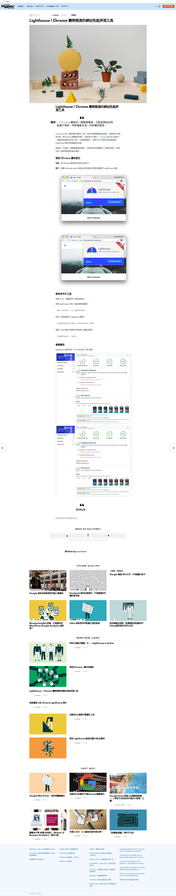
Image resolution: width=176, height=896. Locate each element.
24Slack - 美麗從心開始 (97, 849)
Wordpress (38, 619)
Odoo (112, 619)
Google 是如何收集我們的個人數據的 (46, 593)
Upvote (67, 535)
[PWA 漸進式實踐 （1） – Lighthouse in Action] (47, 652)
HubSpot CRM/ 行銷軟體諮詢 (68, 849)
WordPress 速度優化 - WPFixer (69, 857)
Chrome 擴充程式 (107, 137)
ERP (83, 619)
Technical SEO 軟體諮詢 (67, 853)
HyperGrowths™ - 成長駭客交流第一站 (102, 859)
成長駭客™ (21, 6)
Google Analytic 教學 (36, 590)
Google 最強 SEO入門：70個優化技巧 (127, 574)
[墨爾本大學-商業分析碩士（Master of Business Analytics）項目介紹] (47, 819)
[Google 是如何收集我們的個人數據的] (47, 580)
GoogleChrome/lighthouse (66, 518)
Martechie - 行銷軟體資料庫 (98, 875)
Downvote (108, 535)
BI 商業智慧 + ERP (52, 6)
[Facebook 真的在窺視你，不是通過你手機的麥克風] (88, 580)
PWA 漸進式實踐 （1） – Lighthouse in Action (91, 643)
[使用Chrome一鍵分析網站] (47, 676)
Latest (7, 1)
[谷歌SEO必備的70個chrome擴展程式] (88, 782)
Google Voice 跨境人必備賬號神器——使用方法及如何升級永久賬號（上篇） (127, 798)
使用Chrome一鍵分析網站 (81, 667)
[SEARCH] (156, 6)
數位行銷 (30, 6)
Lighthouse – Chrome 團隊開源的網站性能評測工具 (53, 691)
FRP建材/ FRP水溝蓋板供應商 (129, 880)
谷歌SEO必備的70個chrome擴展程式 (86, 794)
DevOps (64, 6)
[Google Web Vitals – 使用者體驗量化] (47, 783)
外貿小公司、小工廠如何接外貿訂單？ (86, 832)
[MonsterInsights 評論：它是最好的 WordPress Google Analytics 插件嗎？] (47, 610)
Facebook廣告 (74, 589)
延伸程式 (85, 163)
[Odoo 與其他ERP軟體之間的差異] (88, 610)
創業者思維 (120, 571)
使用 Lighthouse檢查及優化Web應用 (87, 739)
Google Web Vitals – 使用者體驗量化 (47, 796)
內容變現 (112, 571)
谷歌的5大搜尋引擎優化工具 (81, 715)
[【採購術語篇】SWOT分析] (128, 819)
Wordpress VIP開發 (65, 861)
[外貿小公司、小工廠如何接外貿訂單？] (88, 819)
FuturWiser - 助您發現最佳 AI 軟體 (100, 880)
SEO (31, 619)
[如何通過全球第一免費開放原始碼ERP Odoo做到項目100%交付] (128, 610)
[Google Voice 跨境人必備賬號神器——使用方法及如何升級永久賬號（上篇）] (128, 783)
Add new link (168, 6)
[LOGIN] (159, 6)
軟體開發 (52, 619)
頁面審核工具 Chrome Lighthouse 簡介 (48, 703)
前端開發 (96, 638)
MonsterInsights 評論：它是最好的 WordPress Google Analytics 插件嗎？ (46, 625)
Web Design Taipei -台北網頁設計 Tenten (42, 849)
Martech (39, 6)
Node (62, 299)
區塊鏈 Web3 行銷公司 (36, 859)
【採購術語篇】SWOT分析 (122, 833)
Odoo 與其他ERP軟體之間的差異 (84, 623)
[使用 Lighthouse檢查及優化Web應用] (47, 747)
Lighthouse (60, 134)
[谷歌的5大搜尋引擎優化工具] (47, 724)
